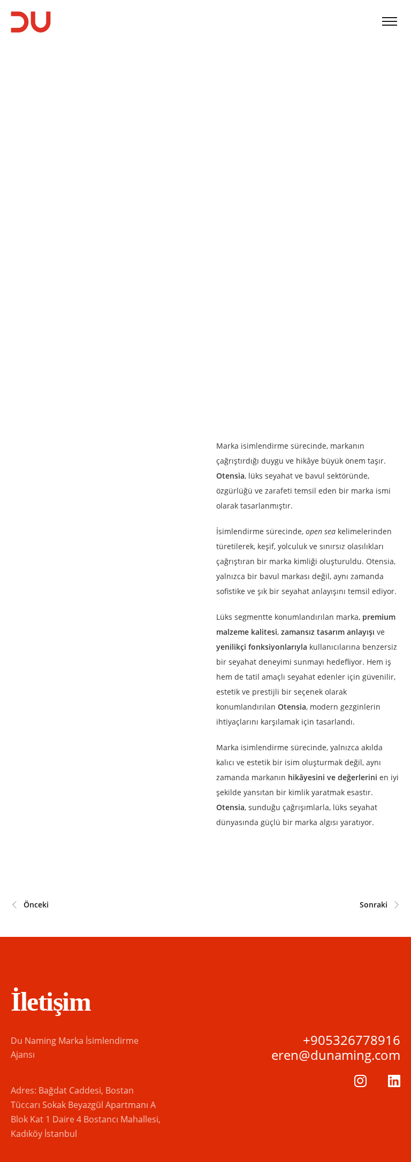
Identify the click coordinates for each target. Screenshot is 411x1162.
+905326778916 (351, 1040)
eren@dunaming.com (335, 1055)
